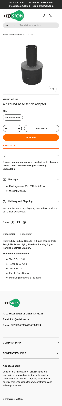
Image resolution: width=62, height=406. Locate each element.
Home (5, 35)
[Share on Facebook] (18, 222)
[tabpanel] (31, 259)
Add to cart (41, 128)
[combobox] (31, 25)
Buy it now (31, 137)
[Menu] (57, 16)
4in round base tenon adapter (22, 35)
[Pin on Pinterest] (24, 222)
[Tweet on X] (13, 222)
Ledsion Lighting (10, 99)
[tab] (9, 234)
